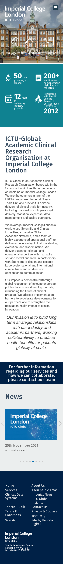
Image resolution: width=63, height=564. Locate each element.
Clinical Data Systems (14, 496)
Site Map (11, 520)
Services (11, 490)
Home (9, 486)
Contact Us (39, 507)
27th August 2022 (27, 445)
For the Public (15, 507)
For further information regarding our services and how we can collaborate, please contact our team (31, 373)
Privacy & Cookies (44, 511)
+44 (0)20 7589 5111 (20, 550)
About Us (38, 486)
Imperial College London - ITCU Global (25, 13)
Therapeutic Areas (44, 490)
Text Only (38, 516)
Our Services (13, 53)
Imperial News (41, 494)
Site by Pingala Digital (42, 522)
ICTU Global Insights (40, 500)
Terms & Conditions (13, 513)
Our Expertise (29, 53)
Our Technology (47, 53)
